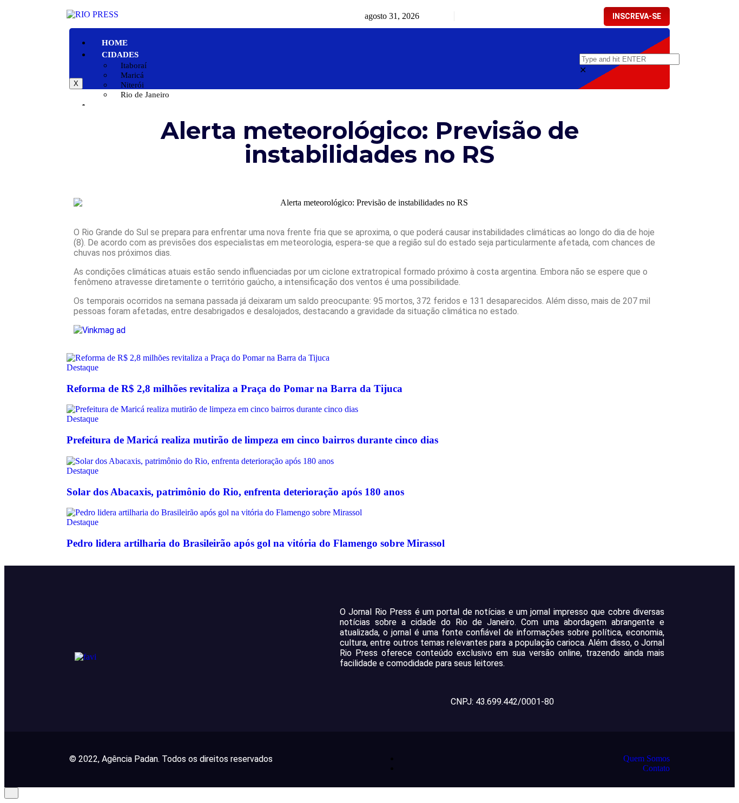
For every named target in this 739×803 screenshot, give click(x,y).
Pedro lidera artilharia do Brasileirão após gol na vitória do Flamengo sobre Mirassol (256, 543)
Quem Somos (646, 758)
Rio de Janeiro (145, 94)
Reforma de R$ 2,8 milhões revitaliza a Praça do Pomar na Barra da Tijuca (235, 388)
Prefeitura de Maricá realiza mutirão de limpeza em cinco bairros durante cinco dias (252, 440)
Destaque (82, 367)
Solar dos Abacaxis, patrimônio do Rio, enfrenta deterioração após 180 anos (235, 491)
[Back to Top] (11, 793)
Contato (656, 768)
